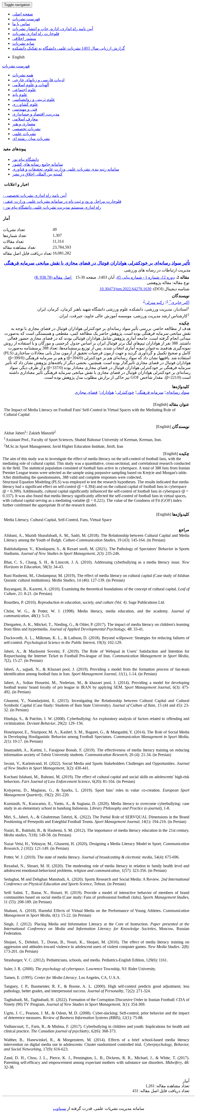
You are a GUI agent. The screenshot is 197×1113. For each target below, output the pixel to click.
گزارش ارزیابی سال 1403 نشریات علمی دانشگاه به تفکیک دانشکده (68, 48)
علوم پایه (19, 94)
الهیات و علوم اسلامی (30, 85)
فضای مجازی (86, 392)
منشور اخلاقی (24, 38)
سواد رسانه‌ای (177, 392)
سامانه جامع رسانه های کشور (37, 164)
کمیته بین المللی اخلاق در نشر (37, 174)
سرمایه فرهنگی (149, 392)
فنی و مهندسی (24, 109)
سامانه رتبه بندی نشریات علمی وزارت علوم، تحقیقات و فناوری (65, 169)
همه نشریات (22, 75)
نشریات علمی (24, 134)
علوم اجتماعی (24, 89)
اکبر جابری (179, 302)
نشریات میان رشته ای (31, 138)
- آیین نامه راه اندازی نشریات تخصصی (34, 195)
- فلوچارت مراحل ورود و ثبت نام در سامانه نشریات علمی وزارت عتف (62, 201)
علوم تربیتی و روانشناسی (33, 99)
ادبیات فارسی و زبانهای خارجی (38, 80)
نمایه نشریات (23, 43)
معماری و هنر (23, 124)
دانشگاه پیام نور (25, 159)
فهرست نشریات (26, 19)
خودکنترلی (125, 392)
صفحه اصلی (22, 14)
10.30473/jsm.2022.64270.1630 (125, 289)
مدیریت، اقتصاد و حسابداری (36, 114)
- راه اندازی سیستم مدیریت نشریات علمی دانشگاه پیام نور (52, 207)
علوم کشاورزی (25, 104)
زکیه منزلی (154, 302)
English (18, 57)
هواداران (107, 392)
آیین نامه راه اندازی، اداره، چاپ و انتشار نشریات (52, 29)
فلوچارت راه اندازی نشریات (35, 33)
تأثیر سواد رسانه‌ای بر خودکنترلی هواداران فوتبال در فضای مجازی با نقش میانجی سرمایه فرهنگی (97, 263)
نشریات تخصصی (26, 129)
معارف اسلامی (25, 119)
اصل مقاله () (53, 277)
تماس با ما (21, 24)
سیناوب (59, 1108)
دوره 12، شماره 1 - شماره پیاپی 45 (146, 277)
